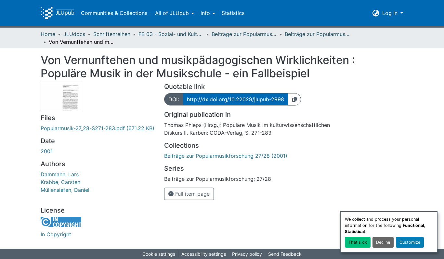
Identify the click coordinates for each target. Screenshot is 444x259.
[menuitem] (174, 13)
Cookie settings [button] (158, 254)
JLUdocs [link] (74, 34)
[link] (98, 128)
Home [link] (48, 34)
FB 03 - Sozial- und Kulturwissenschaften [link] (170, 34)
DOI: (173, 99)
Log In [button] (390, 13)
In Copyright (56, 234)
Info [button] (205, 13)
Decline (383, 242)
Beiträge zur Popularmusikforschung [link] (244, 34)
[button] (57, 12)
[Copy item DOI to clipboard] (294, 99)
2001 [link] (47, 151)
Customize (409, 242)
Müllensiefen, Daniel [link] (65, 190)
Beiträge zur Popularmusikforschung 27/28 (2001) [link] (317, 34)
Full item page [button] (192, 194)
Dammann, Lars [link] (60, 174)
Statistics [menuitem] (233, 13)
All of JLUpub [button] (172, 13)
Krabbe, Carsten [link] (60, 182)
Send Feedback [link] (285, 254)
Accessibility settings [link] (203, 254)
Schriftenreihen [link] (111, 34)
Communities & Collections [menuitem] (114, 13)
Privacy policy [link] (247, 254)
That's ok (357, 242)
